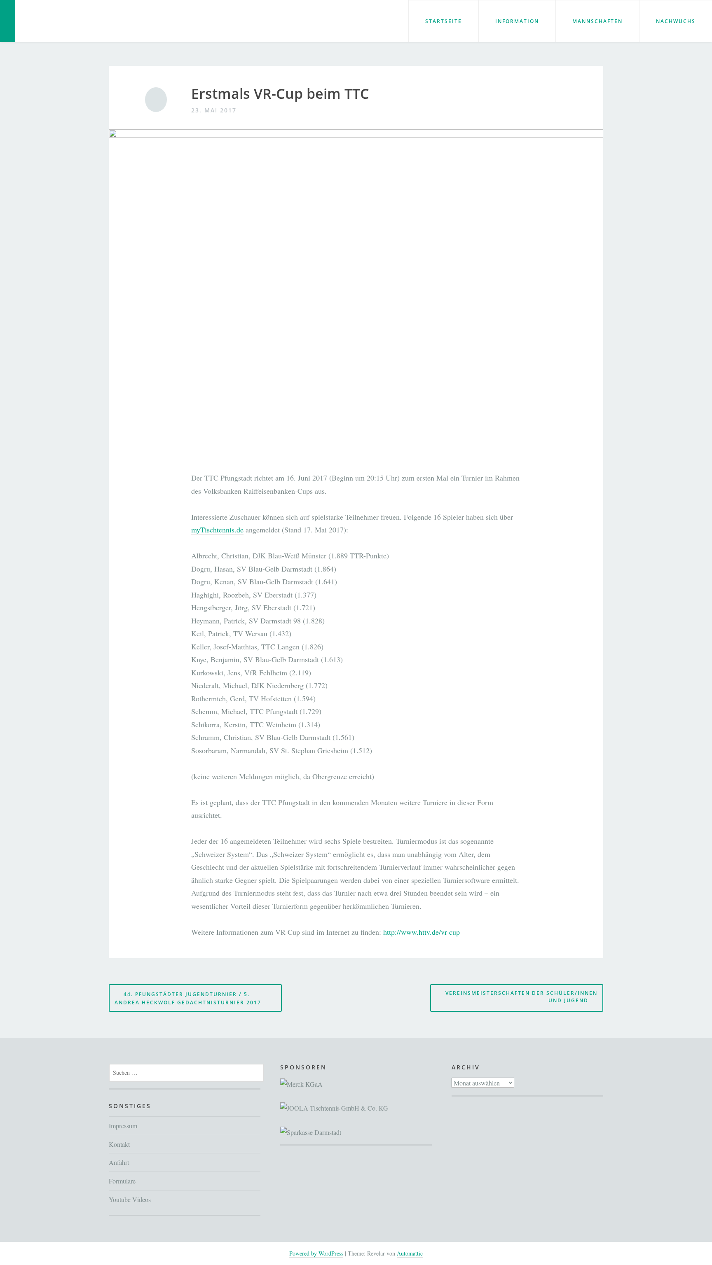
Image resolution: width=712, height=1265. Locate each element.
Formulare (122, 1180)
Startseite (443, 21)
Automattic (410, 1253)
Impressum (123, 1125)
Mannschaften (597, 21)
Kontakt (119, 1144)
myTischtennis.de (217, 529)
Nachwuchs (676, 21)
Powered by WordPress (316, 1253)
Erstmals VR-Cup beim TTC (280, 93)
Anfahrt (119, 1162)
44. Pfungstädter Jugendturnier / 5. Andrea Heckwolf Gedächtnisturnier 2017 (188, 998)
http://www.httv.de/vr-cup (421, 932)
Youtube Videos (130, 1199)
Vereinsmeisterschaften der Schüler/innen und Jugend (521, 997)
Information (517, 21)
